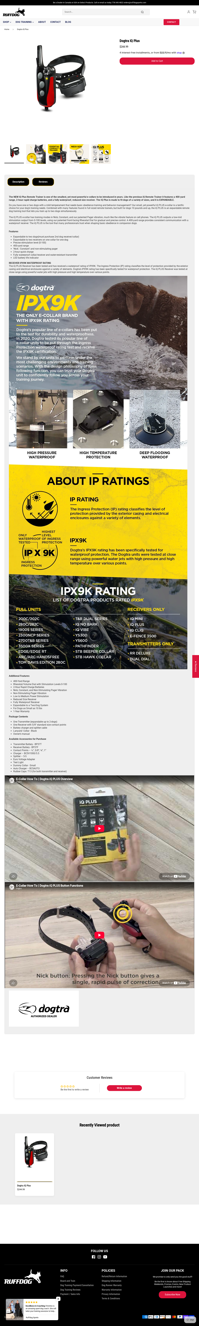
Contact (55, 22)
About (42, 22)
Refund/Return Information (114, 1276)
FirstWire (43, 1317)
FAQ (62, 1276)
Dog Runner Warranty (112, 1285)
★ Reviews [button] (195, 666)
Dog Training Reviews (70, 1289)
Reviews (43, 181)
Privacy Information (111, 1294)
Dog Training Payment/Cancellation (77, 1285)
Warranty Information (112, 1289)
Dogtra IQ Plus (22, 29)
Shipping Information (111, 1281)
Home (6, 29)
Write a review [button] (124, 1088)
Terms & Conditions (111, 1298)
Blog (68, 22)
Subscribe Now (172, 1294)
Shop (6, 22)
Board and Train (67, 1281)
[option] (57, 91)
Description (18, 181)
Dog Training (24, 22)
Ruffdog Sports (25, 1317)
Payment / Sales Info (70, 1294)
